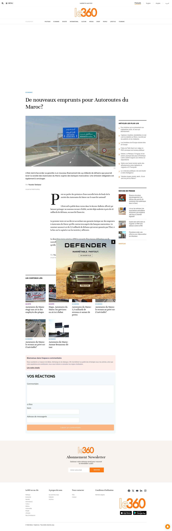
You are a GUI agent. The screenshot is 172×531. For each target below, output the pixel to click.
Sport (98, 21)
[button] (167, 526)
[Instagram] (145, 490)
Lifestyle (113, 21)
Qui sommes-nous (54, 495)
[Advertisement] (59, 54)
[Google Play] (140, 512)
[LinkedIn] (141, 490)
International (74, 21)
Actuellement (29, 21)
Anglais (158, 3)
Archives (51, 499)
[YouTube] (137, 490)
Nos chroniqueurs (30, 515)
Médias (91, 21)
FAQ (73, 495)
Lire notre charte (33, 368)
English (148, 3)
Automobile (28, 508)
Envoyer (97, 470)
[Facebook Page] (129, 490)
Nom (29, 408)
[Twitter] (133, 490)
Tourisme (121, 21)
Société (64, 21)
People (105, 21)
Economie (56, 21)
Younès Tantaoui (34, 185)
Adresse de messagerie (37, 416)
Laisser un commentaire (70, 427)
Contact (74, 497)
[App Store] (126, 512)
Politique (47, 21)
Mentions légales (100, 495)
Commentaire (33, 384)
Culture (83, 21)
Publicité (51, 497)
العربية (167, 3)
